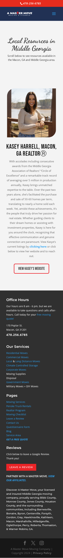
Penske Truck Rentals (18, 406)
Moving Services (15, 402)
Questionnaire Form (18, 427)
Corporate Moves (16, 369)
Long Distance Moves (27, 361)
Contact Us (12, 422)
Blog (8, 431)
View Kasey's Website (31, 268)
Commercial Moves (17, 357)
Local (9, 361)
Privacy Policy (42, 553)
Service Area (13, 435)
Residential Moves (17, 353)
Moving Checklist (16, 414)
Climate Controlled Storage (22, 365)
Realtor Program (15, 410)
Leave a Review (15, 418)
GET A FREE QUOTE (17, 439)
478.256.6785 (17, 335)
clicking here (38, 246)
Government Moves (17, 382)
